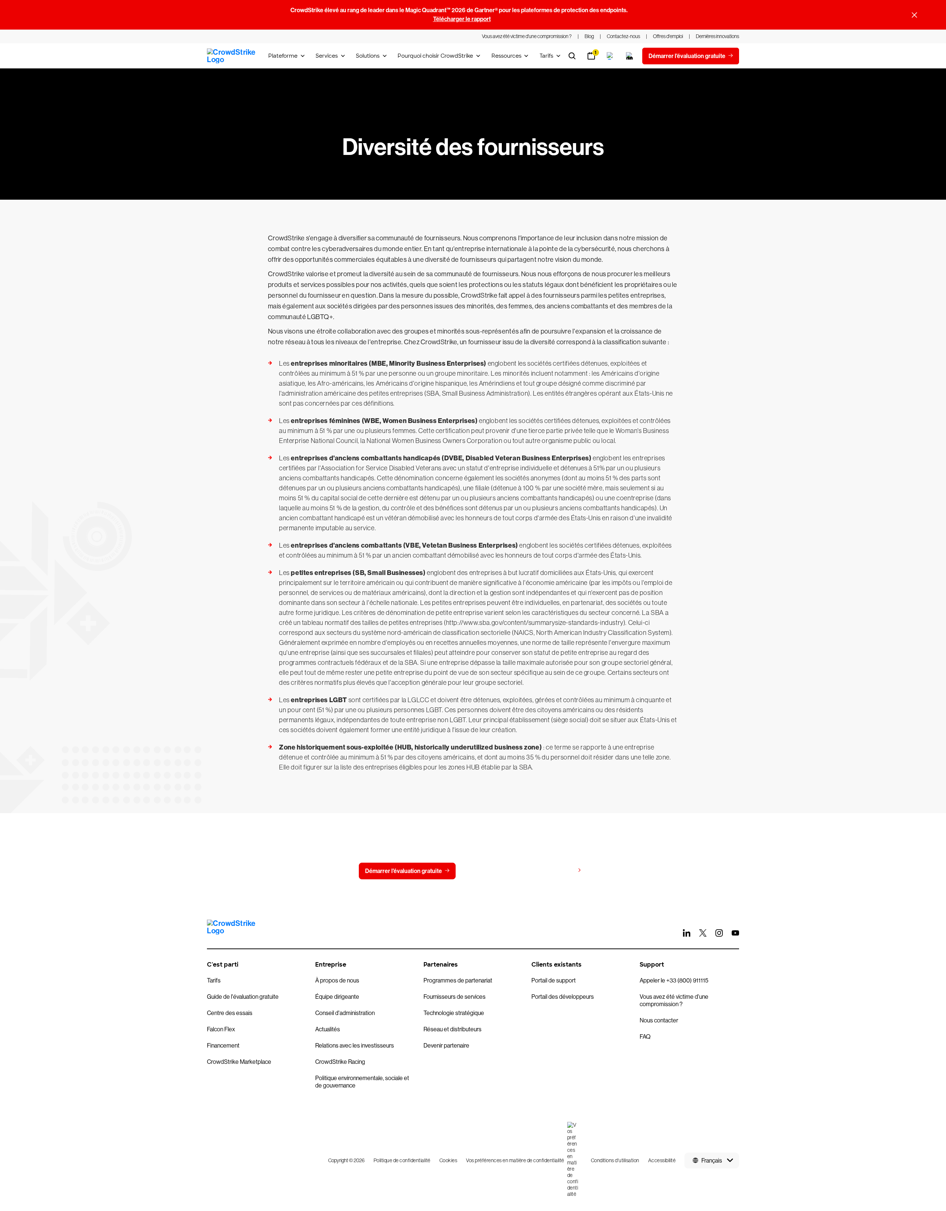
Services (327, 56)
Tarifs (546, 56)
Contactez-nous (491, 871)
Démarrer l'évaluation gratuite (403, 871)
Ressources (506, 56)
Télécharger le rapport (462, 19)
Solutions (368, 56)
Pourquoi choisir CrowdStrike (435, 56)
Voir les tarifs (557, 870)
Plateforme (282, 56)
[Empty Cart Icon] (629, 56)
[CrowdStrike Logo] (231, 55)
